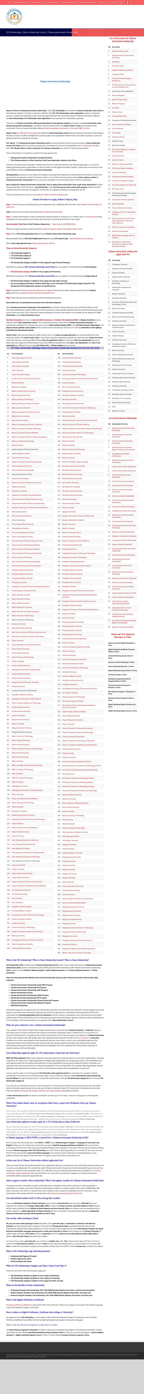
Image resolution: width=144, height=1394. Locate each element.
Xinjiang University (68, 861)
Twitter (46, 194)
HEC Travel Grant (118, 189)
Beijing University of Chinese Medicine (25, 433)
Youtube (53, 194)
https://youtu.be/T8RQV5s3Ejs (64, 224)
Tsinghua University (69, 757)
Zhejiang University (69, 924)
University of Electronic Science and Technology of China (81, 766)
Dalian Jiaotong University (21, 595)
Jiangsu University (18, 869)
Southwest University (69, 684)
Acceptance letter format (72, 229)
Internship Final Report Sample (122, 181)
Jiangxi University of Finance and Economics (27, 882)
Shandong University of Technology (74, 557)
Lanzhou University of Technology (23, 927)
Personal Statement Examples (122, 208)
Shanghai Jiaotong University (72, 570)
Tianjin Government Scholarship (123, 481)
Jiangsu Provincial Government (122, 627)
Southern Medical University (72, 676)
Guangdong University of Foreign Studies (26, 670)
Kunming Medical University (21, 911)
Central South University (20, 478)
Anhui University (17, 370)
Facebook (39, 194)
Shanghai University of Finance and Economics (78, 591)
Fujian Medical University (20, 649)
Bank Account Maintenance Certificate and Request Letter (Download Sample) (122, 244)
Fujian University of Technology (23, 657)
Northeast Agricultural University (73, 466)
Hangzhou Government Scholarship (124, 536)
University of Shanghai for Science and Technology (79, 791)
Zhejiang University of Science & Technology (77, 928)
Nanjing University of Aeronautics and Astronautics (79, 420)
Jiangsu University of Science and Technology (27, 931)
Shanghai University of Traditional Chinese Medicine (80, 609)
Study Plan (115, 62)
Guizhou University (18, 715)
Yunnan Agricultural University (72, 886)
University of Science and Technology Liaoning (78, 786)
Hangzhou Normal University (22, 728)
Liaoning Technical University (72, 366)
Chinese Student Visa (119, 116)
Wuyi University (67, 820)
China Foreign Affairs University (23, 524)
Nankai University (68, 441)
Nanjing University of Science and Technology (78, 433)
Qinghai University (68, 524)
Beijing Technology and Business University (27, 424)
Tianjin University (68, 724)
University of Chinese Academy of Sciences (76, 761)
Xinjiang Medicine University (72, 853)
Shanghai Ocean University (71, 582)
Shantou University (68, 614)
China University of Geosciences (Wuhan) (26, 549)
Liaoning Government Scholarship (124, 471)
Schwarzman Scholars (69, 944)
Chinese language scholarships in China (59, 128)
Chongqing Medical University (22, 574)
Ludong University (68, 383)
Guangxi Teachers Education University (25, 682)
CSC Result (84, 145)
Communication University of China (24, 591)
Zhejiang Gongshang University (73, 907)
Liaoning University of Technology (74, 374)
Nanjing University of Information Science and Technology (82, 429)
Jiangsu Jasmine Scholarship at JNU (124, 593)
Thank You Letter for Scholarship (123, 227)
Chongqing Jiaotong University (22, 570)
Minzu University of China (71, 387)
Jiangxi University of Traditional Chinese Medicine (29, 886)
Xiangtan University (69, 845)
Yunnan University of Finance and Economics (77, 899)
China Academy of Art (19, 512)
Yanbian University (68, 865)
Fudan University (18, 640)
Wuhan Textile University (70, 807)
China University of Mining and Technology (27, 553)
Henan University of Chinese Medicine (25, 799)
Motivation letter (118, 66)
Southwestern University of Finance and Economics (79, 689)
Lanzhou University (18, 923)
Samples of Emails (118, 137)
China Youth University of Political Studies (26, 566)
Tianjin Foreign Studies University (74, 712)
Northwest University (69, 499)
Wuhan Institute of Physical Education (75, 803)
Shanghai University (69, 586)
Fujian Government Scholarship (123, 597)
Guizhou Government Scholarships (124, 467)
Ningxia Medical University (71, 453)
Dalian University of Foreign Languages (25, 611)
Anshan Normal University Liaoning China (26, 379)
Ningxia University (68, 458)
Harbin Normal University (20, 744)
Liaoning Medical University (21, 948)
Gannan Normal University (21, 665)
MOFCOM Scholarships (28, 133)
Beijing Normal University (20, 416)
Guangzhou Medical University (22, 695)
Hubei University (17, 823)
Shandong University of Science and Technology (78, 553)
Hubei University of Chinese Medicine (24, 828)
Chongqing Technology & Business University (27, 940)
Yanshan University (68, 878)
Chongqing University (19, 582)
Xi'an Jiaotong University (70, 836)
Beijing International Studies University (25, 404)
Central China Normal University (23, 470)
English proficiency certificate (19, 1305)
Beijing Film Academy (19, 387)
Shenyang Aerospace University (73, 622)
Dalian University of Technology (23, 616)
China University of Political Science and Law (27, 499)
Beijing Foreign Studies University (23, 391)
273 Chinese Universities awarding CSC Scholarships (39, 1091)
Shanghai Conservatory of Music (73, 562)
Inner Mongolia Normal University (23, 844)
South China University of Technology (75, 668)
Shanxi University (68, 618)
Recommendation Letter (120, 51)
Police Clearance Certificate (121, 124)
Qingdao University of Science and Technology (78, 516)
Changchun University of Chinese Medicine (26, 495)
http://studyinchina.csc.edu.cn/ (81, 238)
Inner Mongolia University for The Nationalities (28, 853)
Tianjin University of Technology (73, 737)
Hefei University (17, 774)
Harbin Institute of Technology (22, 736)
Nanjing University (68, 416)
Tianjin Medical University (71, 716)
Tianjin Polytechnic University (72, 720)
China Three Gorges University (22, 537)
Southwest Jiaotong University (72, 680)
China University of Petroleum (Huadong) (26, 562)
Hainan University (18, 724)
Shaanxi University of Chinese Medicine (75, 541)
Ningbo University (68, 445)
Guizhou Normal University (21, 711)
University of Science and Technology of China (78, 778)
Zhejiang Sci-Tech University (72, 919)
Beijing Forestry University (21, 395)
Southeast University (69, 672)
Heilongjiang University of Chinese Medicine (27, 790)
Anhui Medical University (20, 362)
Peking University (68, 508)
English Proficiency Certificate (122, 70)
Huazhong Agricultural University (23, 815)
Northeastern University (70, 483)
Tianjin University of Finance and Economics (77, 728)
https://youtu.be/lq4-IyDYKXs (43, 243)
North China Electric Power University (75, 462)
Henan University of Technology (23, 803)
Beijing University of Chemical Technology (26, 429)
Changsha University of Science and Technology (28, 503)
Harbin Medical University (21, 740)
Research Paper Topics (119, 99)
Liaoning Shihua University (71, 362)
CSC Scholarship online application (124, 85)
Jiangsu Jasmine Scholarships (122, 544)
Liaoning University (69, 370)
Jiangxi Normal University (20, 877)
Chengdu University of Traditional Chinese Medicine (30, 508)
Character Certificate (119, 172)
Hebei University (17, 761)
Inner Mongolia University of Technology (26, 857)
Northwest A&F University (71, 487)
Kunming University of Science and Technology (28, 915)
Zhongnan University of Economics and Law (77, 940)
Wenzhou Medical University (72, 795)
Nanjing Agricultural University (73, 404)
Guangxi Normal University (21, 678)
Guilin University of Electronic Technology (26, 703)
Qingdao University (69, 512)
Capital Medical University (21, 453)
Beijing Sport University (20, 420)
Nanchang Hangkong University (73, 395)
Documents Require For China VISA (124, 185)
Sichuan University (68, 651)
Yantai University (68, 882)
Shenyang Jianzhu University (72, 626)
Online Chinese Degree (120, 231)
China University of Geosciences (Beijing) (26, 545)
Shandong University (69, 549)
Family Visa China (118, 156)
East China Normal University (22, 628)
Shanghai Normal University (71, 578)
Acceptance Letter (118, 74)
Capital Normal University (20, 458)
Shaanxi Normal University (71, 537)
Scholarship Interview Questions (123, 200)
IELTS (114, 193)
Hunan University (18, 836)
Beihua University (18, 383)
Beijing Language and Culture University (26, 412)
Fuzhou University (18, 661)
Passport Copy (117, 112)
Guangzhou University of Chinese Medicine (26, 699)
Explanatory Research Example (122, 177)
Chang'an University (19, 487)
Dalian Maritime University (21, 599)
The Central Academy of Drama (72, 701)
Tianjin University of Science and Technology (77, 732)
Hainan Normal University (20, 720)
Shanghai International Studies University (76, 566)
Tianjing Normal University (71, 749)
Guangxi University (18, 686)
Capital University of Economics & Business (27, 462)
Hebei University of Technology (22, 769)
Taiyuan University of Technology (73, 697)
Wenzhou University (69, 799)
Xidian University (68, 849)
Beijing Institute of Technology (22, 399)
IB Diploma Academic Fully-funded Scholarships (78, 949)
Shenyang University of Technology (74, 639)
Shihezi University (68, 643)
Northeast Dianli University (71, 470)
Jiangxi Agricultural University (22, 873)
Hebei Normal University (20, 757)
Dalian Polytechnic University (22, 607)
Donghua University (19, 624)
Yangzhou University (69, 874)
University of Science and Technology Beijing (77, 782)
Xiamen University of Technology (73, 828)
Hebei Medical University (20, 753)
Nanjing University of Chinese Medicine (75, 424)
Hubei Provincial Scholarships (122, 582)
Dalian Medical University (20, 603)
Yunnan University (68, 894)
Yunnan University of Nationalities (74, 903)
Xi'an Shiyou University (70, 840)
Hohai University (17, 807)
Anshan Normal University (21, 374)
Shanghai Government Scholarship (124, 511)
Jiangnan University (18, 865)
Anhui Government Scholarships (123, 496)
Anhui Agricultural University (22, 358)
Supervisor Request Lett (52, 229)
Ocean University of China (71, 503)
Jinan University (17, 902)
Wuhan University (68, 811)
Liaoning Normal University (71, 358)
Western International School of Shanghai (76, 953)
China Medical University (20, 528)
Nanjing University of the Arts (72, 437)
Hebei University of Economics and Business (27, 765)
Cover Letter (116, 133)
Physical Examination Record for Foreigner (36, 290)
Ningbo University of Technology (73, 449)
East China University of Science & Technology (28, 636)
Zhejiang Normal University (71, 911)
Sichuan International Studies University (76, 647)
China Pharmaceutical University (23, 532)
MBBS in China (83, 128)
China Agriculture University (21, 516)
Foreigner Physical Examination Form (40, 293)
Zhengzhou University (69, 936)
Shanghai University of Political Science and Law (78, 601)
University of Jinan (68, 774)
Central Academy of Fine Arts (22, 466)
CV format (115, 108)
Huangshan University (19, 811)
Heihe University (17, 782)
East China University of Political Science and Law (29, 632)
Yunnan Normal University (71, 890)
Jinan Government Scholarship (122, 485)
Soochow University (69, 655)
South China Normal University (72, 664)
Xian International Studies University (75, 832)
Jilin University (17, 898)
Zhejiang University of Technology (74, 932)
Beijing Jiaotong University (21, 408)
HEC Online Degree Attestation (122, 168)
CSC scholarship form (121, 87)
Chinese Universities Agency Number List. (66, 1193)
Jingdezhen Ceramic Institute (22, 907)
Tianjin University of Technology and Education (78, 741)
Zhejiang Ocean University (71, 915)
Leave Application (118, 204)
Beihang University (18, 936)
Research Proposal (118, 104)
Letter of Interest (118, 160)
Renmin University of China (71, 532)
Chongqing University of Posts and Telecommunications (31, 586)
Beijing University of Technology (23, 441)
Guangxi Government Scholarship (123, 555)
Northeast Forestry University (72, 474)
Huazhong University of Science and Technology (28, 819)
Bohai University (17, 445)
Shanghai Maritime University (72, 574)
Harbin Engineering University (22, 944)
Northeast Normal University (72, 478)
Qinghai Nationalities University (73, 520)
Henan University (18, 794)
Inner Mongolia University (21, 848)
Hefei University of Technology (22, 778)
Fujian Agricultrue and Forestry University (26, 645)
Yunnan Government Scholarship (123, 507)
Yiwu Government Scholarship (122, 521)
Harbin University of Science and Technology (27, 749)
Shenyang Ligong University (72, 630)
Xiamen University (68, 824)
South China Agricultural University (74, 659)
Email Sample (90, 217)
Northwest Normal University (72, 491)
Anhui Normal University (20, 366)
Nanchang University (69, 399)
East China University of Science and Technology (79, 408)
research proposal (81, 1038)
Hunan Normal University (20, 832)
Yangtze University (68, 869)
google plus (63, 194)
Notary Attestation (118, 95)
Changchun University (19, 491)
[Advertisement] (52, 58)
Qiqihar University (68, 528)
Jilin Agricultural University (21, 890)
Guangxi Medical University (21, 674)
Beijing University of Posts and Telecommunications (29, 437)
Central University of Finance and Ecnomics (27, 483)
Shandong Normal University (72, 545)
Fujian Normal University (20, 653)
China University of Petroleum (22, 557)
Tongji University (68, 753)
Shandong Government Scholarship (124, 578)
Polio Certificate (117, 129)
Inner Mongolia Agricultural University (25, 840)
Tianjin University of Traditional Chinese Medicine (79, 745)
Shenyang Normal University (72, 634)
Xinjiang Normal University (71, 857)
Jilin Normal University (19, 894)
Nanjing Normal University (71, 412)
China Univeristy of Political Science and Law (27, 541)
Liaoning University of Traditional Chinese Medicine (80, 379)
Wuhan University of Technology (73, 815)
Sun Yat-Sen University (70, 693)
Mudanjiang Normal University (72, 391)
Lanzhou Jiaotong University (21, 919)
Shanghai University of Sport (72, 605)
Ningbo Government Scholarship (123, 532)
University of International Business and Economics (80, 770)
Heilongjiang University (20, 786)
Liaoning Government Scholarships (124, 540)
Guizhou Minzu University (21, 707)
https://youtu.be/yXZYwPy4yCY (51, 212)
